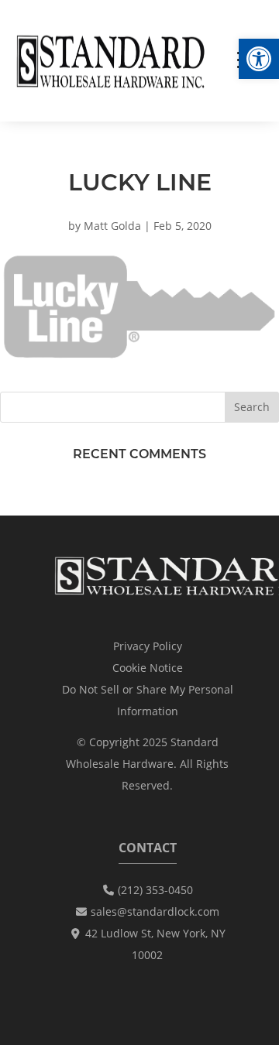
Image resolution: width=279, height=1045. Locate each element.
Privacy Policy (147, 646)
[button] (259, 59)
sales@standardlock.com (155, 911)
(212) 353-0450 (155, 889)
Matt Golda (112, 225)
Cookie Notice (147, 667)
